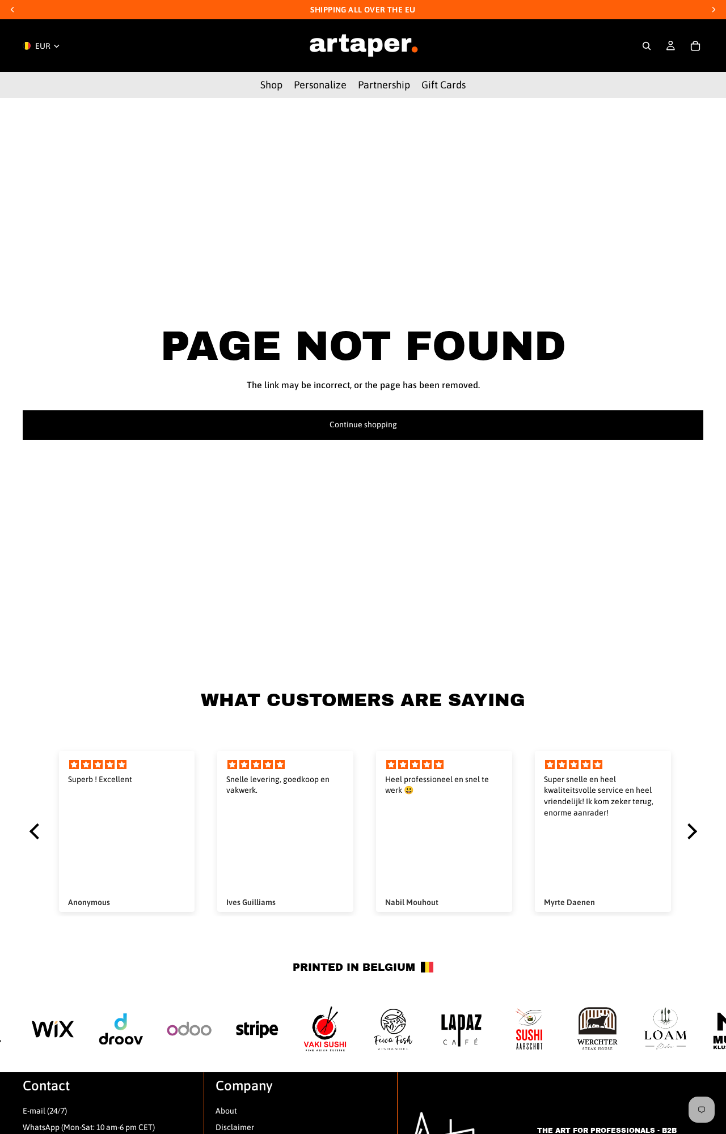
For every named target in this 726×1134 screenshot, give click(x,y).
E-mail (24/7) (45, 1110)
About (226, 1110)
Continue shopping (363, 424)
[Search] (646, 45)
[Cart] (695, 45)
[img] (127, 765)
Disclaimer (235, 1127)
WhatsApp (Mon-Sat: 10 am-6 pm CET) (89, 1127)
